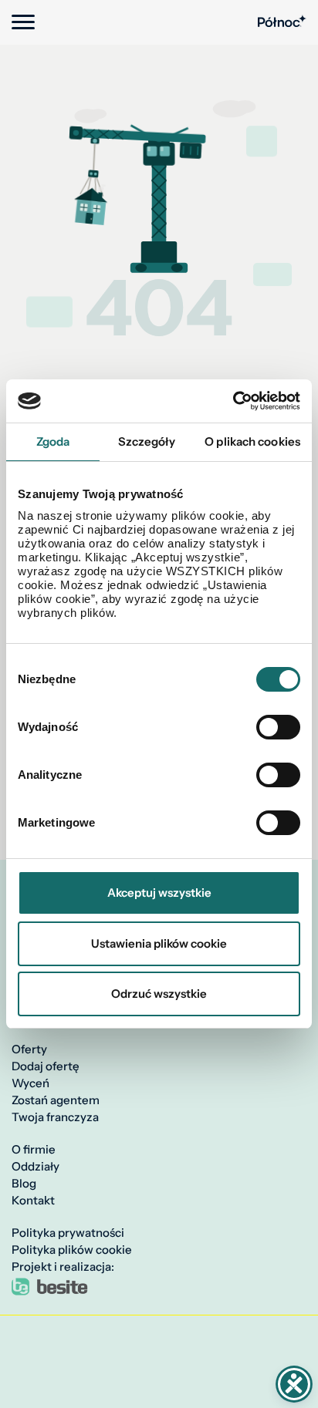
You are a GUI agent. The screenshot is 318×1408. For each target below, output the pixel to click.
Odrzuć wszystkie (159, 993)
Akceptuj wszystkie (159, 892)
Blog (24, 1184)
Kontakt (33, 1201)
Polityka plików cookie (72, 1250)
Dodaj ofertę (46, 1066)
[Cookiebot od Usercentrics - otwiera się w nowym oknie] (232, 401)
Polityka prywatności (68, 1233)
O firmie (34, 1150)
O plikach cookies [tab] (252, 441)
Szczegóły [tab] (146, 441)
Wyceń (30, 1083)
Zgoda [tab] (53, 441)
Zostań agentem (56, 1100)
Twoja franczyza (55, 1117)
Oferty (29, 1049)
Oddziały (35, 1167)
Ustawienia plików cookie (159, 943)
